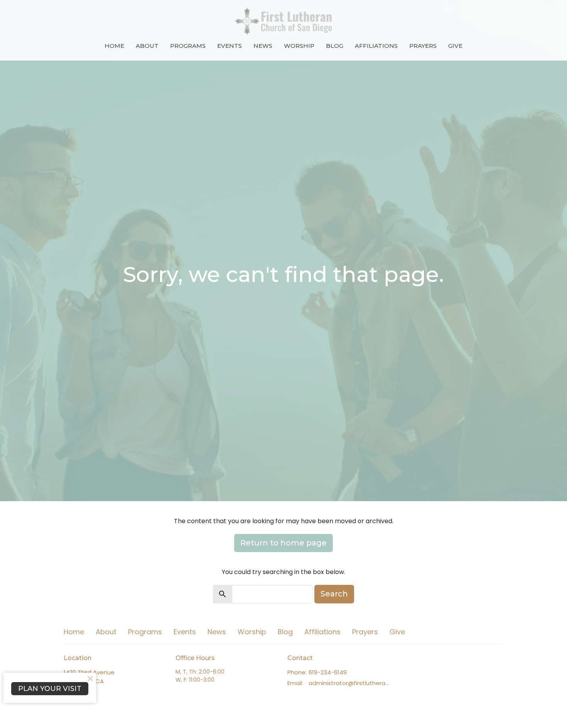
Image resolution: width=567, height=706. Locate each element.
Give (455, 45)
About (147, 45)
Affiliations (376, 45)
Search (334, 593)
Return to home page (283, 542)
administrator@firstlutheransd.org (350, 683)
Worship (299, 45)
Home (114, 45)
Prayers (423, 45)
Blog (334, 45)
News (262, 45)
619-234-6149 (328, 672)
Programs (188, 45)
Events (229, 45)
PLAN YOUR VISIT (49, 688)
